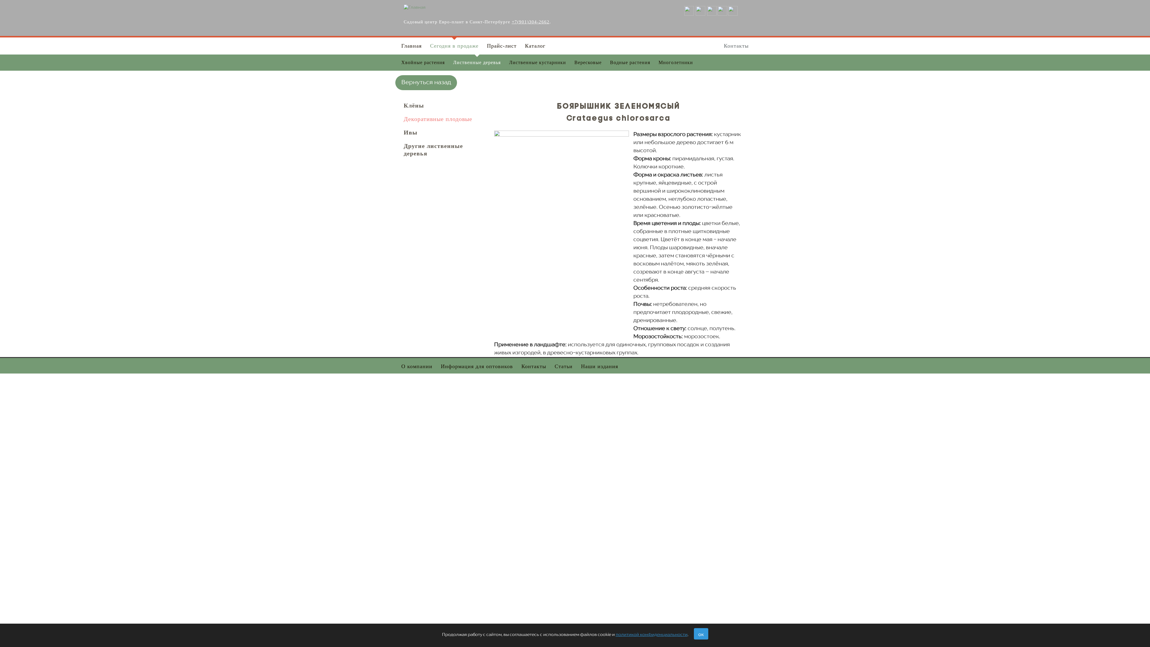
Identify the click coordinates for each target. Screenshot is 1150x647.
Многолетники (676, 62)
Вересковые (588, 62)
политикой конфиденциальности (652, 635)
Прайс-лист (502, 46)
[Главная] (415, 7)
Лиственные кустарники (537, 62)
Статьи (564, 366)
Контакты (736, 46)
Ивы (410, 132)
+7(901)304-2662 (531, 21)
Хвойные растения (423, 62)
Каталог (535, 46)
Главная (411, 46)
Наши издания (599, 366)
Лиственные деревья (477, 62)
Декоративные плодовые (438, 119)
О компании (416, 366)
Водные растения (630, 62)
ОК (701, 635)
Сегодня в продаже (454, 46)
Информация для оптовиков (477, 366)
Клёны (414, 105)
